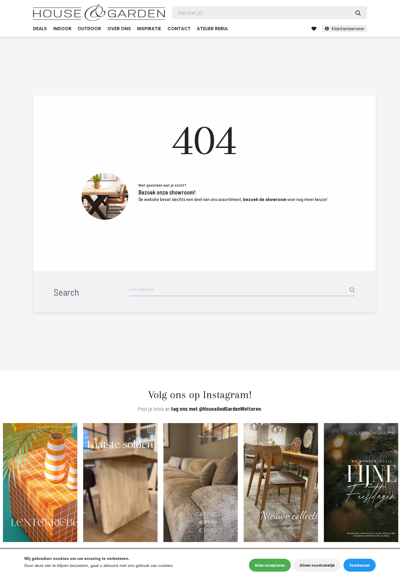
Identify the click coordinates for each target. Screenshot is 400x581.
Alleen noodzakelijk (317, 565)
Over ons (119, 28)
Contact (179, 28)
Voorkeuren (359, 565)
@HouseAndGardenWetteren (230, 408)
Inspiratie (149, 28)
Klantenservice (348, 28)
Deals (40, 28)
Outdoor (89, 28)
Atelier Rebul (212, 28)
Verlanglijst (314, 28)
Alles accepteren (270, 565)
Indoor (62, 28)
